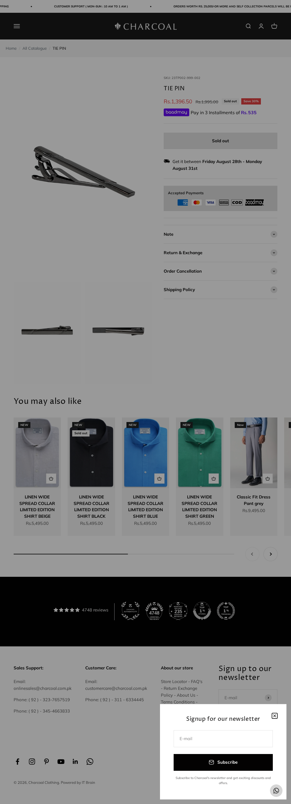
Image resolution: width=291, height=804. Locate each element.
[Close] (274, 716)
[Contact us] (276, 790)
